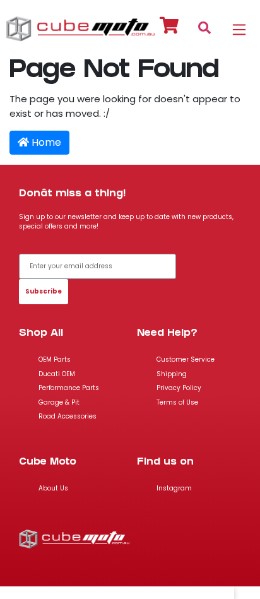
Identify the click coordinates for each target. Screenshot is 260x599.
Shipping (172, 374)
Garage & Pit (59, 402)
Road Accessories (67, 416)
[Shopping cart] (169, 27)
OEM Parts (54, 359)
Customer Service (186, 359)
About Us (53, 488)
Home (45, 142)
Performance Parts (68, 388)
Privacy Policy (179, 388)
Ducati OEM (56, 374)
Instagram (174, 488)
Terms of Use (177, 402)
